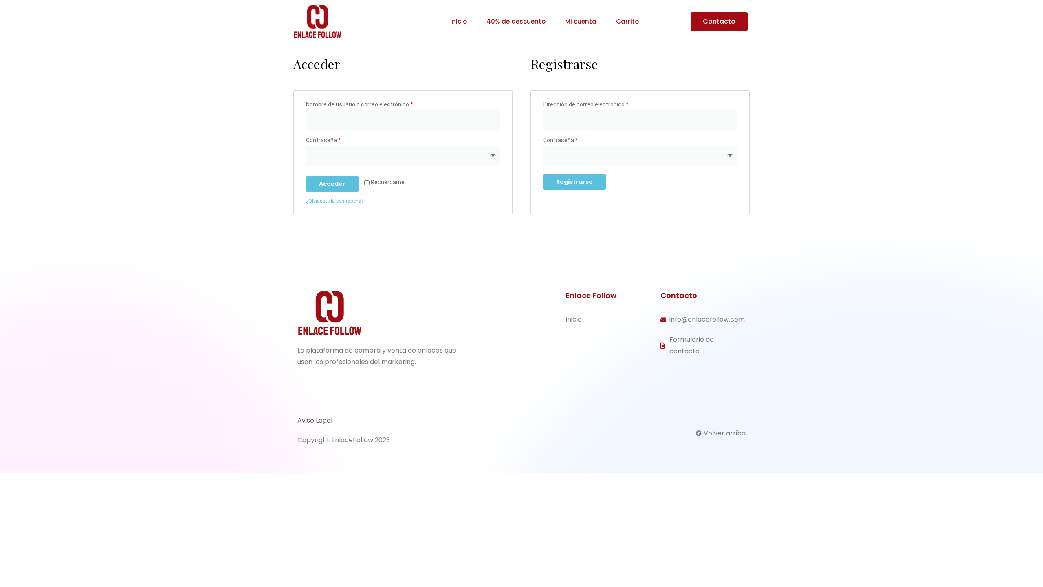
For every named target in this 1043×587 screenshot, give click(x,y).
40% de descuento (516, 21)
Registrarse (574, 182)
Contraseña (323, 140)
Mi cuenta (580, 21)
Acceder (332, 184)
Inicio (458, 21)
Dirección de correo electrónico (585, 104)
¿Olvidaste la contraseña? (334, 201)
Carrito (627, 21)
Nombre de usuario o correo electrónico (359, 104)
